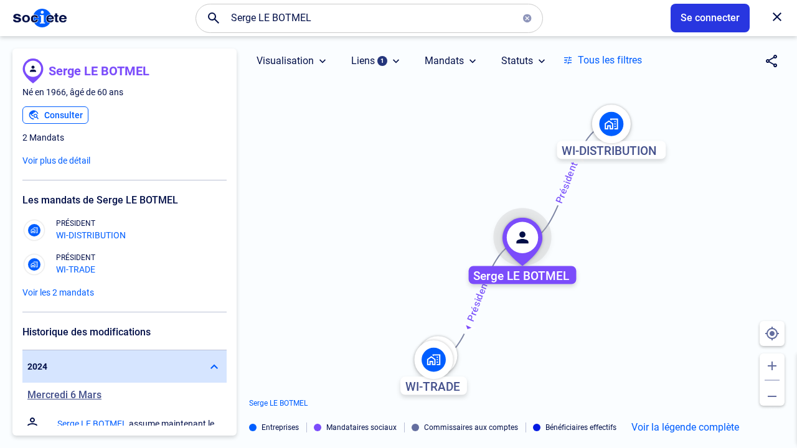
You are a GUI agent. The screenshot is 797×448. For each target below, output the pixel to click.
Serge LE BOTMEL (99, 70)
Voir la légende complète (685, 427)
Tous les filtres (610, 60)
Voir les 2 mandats (58, 292)
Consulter (63, 115)
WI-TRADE (75, 269)
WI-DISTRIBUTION (91, 235)
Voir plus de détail (56, 161)
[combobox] (369, 18)
